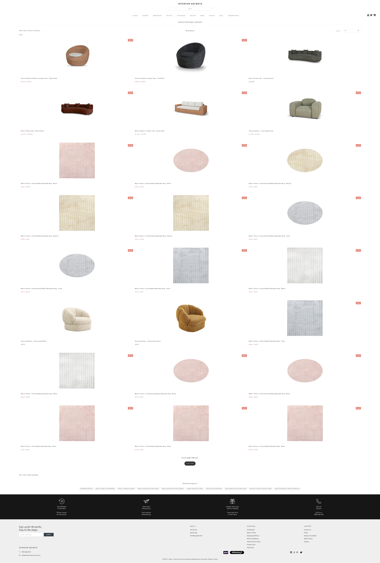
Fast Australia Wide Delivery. (146, 510)
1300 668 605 (26, 552)
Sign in (362, 19)
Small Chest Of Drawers (105, 488)
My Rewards (251, 530)
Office (169, 15)
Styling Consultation (310, 535)
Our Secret (193, 530)
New (202, 15)
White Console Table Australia (287, 488)
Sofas (25, 30)
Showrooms (233, 15)
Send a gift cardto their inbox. (232, 510)
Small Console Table (126, 488)
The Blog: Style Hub (196, 535)
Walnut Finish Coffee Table (261, 488)
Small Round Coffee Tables (173, 488)
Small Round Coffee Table (148, 488)
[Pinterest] (297, 552)
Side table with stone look (235, 488)
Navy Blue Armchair (214, 488)
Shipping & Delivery (253, 535)
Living (135, 15)
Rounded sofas (86, 488)
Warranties (250, 547)
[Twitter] (301, 552)
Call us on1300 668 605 (318, 510)
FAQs (306, 532)
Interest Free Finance (254, 541)
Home (20, 30)
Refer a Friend (251, 532)
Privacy (210, 559)
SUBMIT (48, 534)
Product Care (251, 544)
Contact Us (307, 530)
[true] (371, 15)
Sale (221, 15)
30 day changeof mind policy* (62, 510)
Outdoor (181, 15)
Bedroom (157, 15)
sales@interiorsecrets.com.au (30, 555)
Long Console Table (195, 488)
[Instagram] (291, 552)
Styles (212, 15)
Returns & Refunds (253, 538)
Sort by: (338, 31)
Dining (145, 15)
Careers (306, 541)
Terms (216, 559)
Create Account (362, 22)
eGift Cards (193, 532)
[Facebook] (294, 552)
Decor (193, 15)
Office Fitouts (308, 538)
